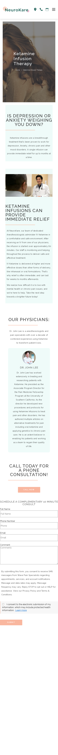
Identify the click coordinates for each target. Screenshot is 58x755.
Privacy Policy (29, 591)
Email (3, 533)
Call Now (29, 490)
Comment (5, 545)
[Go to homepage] (15, 9)
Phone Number (7, 521)
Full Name (5, 509)
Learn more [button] (21, 610)
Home (18, 70)
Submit (11, 622)
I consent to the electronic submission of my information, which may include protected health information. (26, 607)
